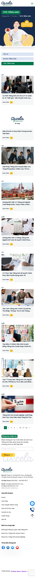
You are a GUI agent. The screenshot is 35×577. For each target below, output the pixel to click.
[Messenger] (32, 503)
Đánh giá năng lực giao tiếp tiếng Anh (14, 529)
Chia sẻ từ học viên (7, 508)
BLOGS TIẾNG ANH (9, 59)
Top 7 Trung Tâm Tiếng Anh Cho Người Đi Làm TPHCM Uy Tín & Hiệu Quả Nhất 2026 (17, 381)
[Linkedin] (8, 547)
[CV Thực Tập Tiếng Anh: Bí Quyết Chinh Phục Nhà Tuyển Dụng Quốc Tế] (17, 261)
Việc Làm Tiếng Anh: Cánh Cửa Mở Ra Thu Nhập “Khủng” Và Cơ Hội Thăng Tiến (17, 310)
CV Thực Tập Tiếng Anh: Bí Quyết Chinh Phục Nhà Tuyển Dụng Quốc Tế (17, 274)
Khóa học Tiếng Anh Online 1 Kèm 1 (13, 533)
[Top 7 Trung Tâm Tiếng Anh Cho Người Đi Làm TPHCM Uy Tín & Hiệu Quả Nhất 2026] (17, 367)
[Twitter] (12, 547)
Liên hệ (3, 519)
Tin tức (14, 16)
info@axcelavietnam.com (9, 486)
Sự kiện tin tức (6, 512)
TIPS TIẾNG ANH (8, 63)
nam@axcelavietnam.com (14, 484)
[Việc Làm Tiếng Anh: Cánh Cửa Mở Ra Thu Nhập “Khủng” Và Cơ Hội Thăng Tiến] (17, 296)
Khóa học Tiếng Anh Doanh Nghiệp (13, 537)
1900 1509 (14, 480)
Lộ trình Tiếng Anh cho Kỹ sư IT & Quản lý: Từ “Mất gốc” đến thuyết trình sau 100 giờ (17, 97)
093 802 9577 (23, 480)
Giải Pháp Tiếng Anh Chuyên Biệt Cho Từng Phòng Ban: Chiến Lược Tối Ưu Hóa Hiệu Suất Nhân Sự (17, 168)
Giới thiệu (4, 501)
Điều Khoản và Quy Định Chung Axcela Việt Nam (17, 132)
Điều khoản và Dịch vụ (9, 488)
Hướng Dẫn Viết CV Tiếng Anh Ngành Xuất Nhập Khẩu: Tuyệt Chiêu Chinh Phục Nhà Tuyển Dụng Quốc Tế (16, 203)
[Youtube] (17, 547)
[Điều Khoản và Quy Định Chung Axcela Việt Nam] (17, 119)
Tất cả (5, 54)
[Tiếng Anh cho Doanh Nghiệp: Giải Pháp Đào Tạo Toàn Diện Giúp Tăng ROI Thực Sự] (17, 403)
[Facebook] (3, 547)
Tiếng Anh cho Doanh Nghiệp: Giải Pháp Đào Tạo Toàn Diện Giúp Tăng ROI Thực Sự (17, 416)
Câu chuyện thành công (9, 505)
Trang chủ (5, 16)
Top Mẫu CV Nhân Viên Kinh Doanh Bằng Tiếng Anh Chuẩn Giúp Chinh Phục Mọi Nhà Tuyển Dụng (17, 345)
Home (3, 497)
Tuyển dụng (5, 516)
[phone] (32, 509)
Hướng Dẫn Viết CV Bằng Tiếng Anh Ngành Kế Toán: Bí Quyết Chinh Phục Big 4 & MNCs (16, 239)
